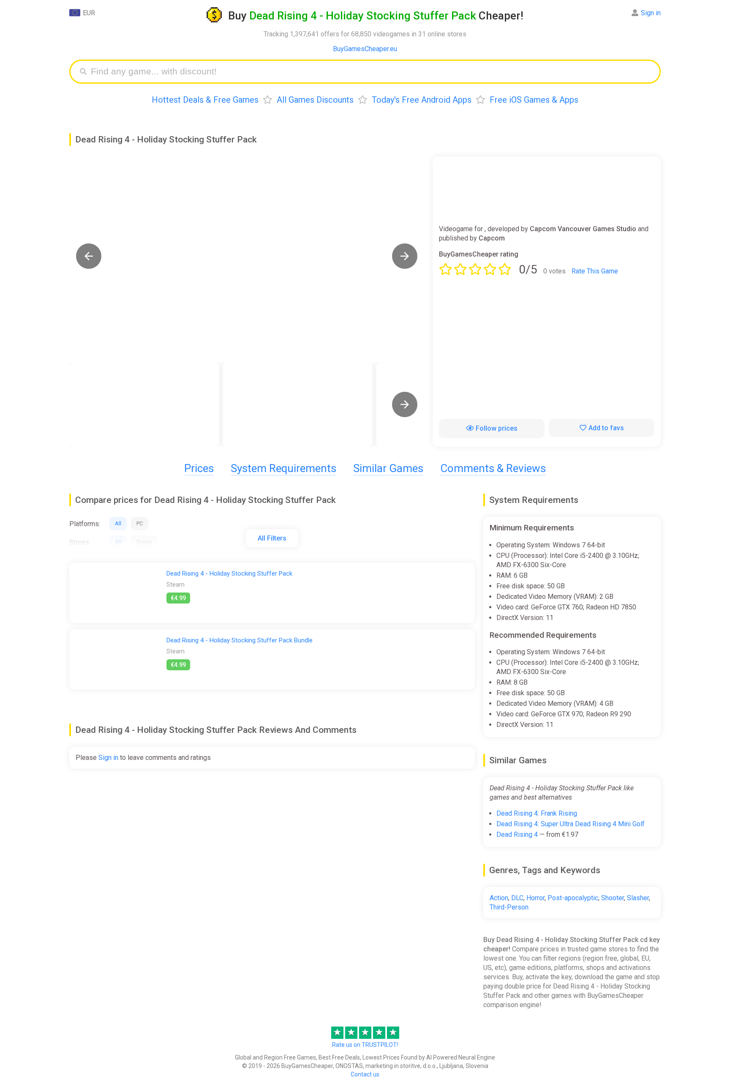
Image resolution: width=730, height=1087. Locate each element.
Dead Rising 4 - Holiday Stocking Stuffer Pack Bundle (239, 640)
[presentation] (404, 404)
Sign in (651, 13)
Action (499, 898)
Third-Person (509, 907)
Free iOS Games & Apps (534, 100)
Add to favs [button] (606, 428)
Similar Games (388, 468)
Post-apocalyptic (573, 898)
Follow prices (497, 428)
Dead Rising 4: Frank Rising (536, 813)
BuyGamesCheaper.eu (365, 49)
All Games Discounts (315, 100)
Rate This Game (595, 271)
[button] (88, 256)
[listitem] (144, 404)
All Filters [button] (272, 538)
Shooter (612, 898)
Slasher (638, 898)
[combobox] (371, 71)
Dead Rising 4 (517, 834)
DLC (517, 898)
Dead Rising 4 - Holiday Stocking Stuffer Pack (229, 573)
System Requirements (283, 468)
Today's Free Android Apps (421, 100)
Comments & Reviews (493, 468)
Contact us (365, 1074)
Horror (535, 898)
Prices (199, 468)
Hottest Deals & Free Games (205, 100)
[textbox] (371, 71)
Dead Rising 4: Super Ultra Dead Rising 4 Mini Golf (570, 824)
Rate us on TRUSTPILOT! (365, 1044)
